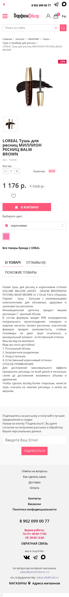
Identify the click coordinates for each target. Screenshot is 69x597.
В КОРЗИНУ (30, 207)
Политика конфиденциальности (35, 509)
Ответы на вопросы (34, 471)
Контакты (34, 498)
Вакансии (34, 504)
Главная (7, 39)
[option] (34, 86)
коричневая (18, 225)
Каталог (20, 39)
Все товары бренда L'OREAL (21, 248)
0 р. (62, 15)
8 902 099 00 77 (41, 5)
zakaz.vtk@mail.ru (47, 577)
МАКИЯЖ (33, 39)
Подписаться (34, 451)
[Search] (63, 27)
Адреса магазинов (46, 583)
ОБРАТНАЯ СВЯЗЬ (34, 543)
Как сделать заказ (34, 477)
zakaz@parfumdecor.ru (34, 572)
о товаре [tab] (13, 262)
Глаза (46, 39)
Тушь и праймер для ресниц (19, 42)
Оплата (34, 488)
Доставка (35, 482)
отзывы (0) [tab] (35, 262)
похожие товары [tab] (21, 272)
